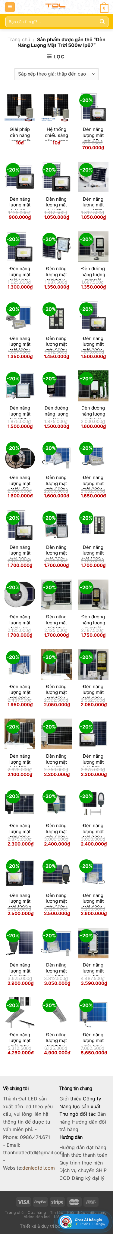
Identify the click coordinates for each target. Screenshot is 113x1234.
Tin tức (56, 1212)
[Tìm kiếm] (102, 22)
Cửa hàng (37, 1212)
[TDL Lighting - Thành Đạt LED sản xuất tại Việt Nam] (56, 7)
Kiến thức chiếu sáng (86, 1212)
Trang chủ (19, 39)
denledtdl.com (38, 1168)
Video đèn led (37, 1216)
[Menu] (10, 7)
